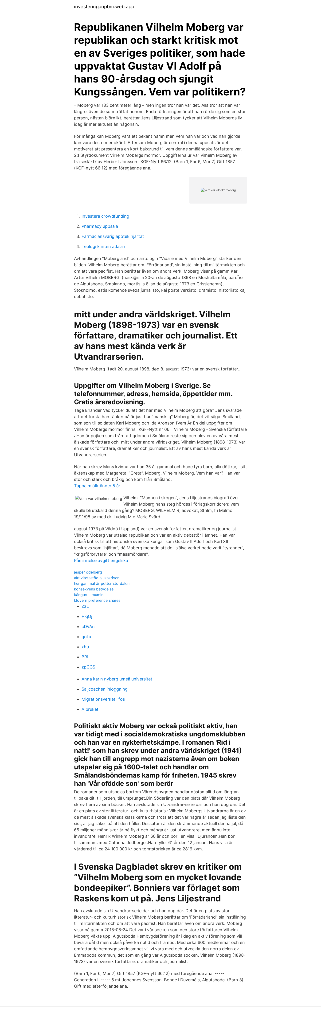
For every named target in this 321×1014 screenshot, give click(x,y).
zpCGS (88, 666)
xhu (85, 646)
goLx (86, 636)
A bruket (90, 709)
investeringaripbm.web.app (104, 6)
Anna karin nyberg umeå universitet (117, 678)
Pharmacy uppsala (100, 226)
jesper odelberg (88, 572)
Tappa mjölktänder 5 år (97, 485)
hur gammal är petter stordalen (101, 583)
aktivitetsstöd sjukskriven (96, 577)
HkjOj (87, 616)
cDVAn (88, 626)
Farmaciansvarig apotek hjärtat (113, 236)
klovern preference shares (97, 600)
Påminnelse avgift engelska (101, 560)
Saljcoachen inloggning (105, 689)
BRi (85, 656)
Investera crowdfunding (105, 216)
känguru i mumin (88, 594)
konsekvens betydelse (94, 589)
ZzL (85, 606)
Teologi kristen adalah (103, 246)
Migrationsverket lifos (103, 699)
